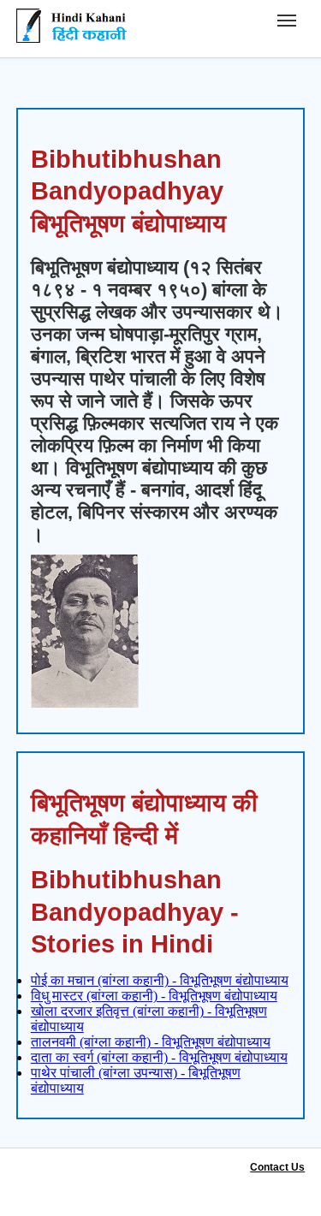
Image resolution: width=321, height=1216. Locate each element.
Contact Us (277, 1167)
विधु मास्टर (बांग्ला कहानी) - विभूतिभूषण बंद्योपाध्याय (154, 995)
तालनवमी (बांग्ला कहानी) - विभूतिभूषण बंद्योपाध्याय (150, 1042)
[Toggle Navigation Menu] (287, 21)
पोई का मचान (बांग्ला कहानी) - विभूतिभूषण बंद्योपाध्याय (159, 980)
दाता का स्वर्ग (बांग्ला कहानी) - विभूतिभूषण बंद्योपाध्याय (159, 1057)
